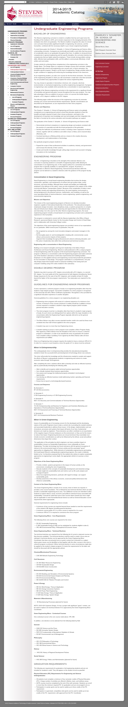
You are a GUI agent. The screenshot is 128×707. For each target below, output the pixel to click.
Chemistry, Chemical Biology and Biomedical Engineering (18, 79)
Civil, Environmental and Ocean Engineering (19, 83)
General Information (16, 48)
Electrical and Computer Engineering (17, 89)
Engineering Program (101, 78)
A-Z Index (31, 2)
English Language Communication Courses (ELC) (19, 62)
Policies (11, 59)
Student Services (75, 24)
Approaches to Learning (17, 35)
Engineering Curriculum (102, 66)
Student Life (61, 24)
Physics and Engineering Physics (17, 105)
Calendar (45, 2)
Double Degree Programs (103, 81)
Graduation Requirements (103, 95)
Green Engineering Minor (102, 91)
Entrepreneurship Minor (102, 88)
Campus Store (63, 2)
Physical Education (15, 40)
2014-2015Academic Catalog (69, 10)
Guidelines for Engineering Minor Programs (107, 84)
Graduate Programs (18, 102)
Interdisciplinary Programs (18, 51)
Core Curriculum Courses (102, 63)
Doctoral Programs (15, 117)
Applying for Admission (17, 33)
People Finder (54, 2)
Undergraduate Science (17, 72)
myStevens (39, 2)
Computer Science (15, 86)
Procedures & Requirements (18, 38)
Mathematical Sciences (17, 92)
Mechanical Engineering (17, 95)
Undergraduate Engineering (18, 69)
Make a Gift (71, 2)
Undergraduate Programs (19, 99)
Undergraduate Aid (15, 55)
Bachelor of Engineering (102, 74)
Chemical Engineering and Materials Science (17, 75)
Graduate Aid (14, 57)
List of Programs (15, 46)
